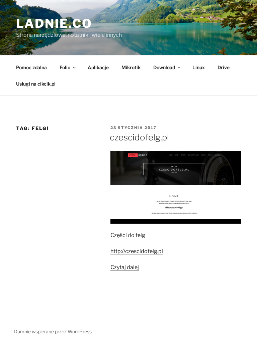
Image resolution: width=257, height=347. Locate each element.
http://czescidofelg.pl (136, 251)
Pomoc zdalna (31, 67)
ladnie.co (54, 23)
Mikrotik (131, 67)
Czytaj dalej (124, 267)
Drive (224, 67)
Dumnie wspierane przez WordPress (53, 331)
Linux (198, 67)
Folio (65, 67)
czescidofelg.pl (139, 137)
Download (164, 67)
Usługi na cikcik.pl (36, 84)
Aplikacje (98, 67)
